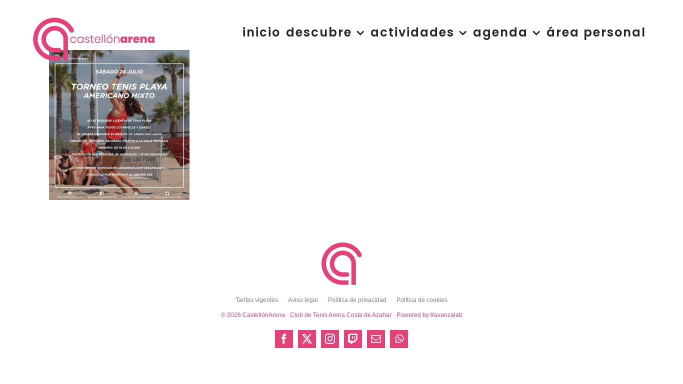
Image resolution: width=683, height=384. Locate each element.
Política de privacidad (357, 300)
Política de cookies (422, 300)
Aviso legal (303, 300)
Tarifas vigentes (257, 300)
